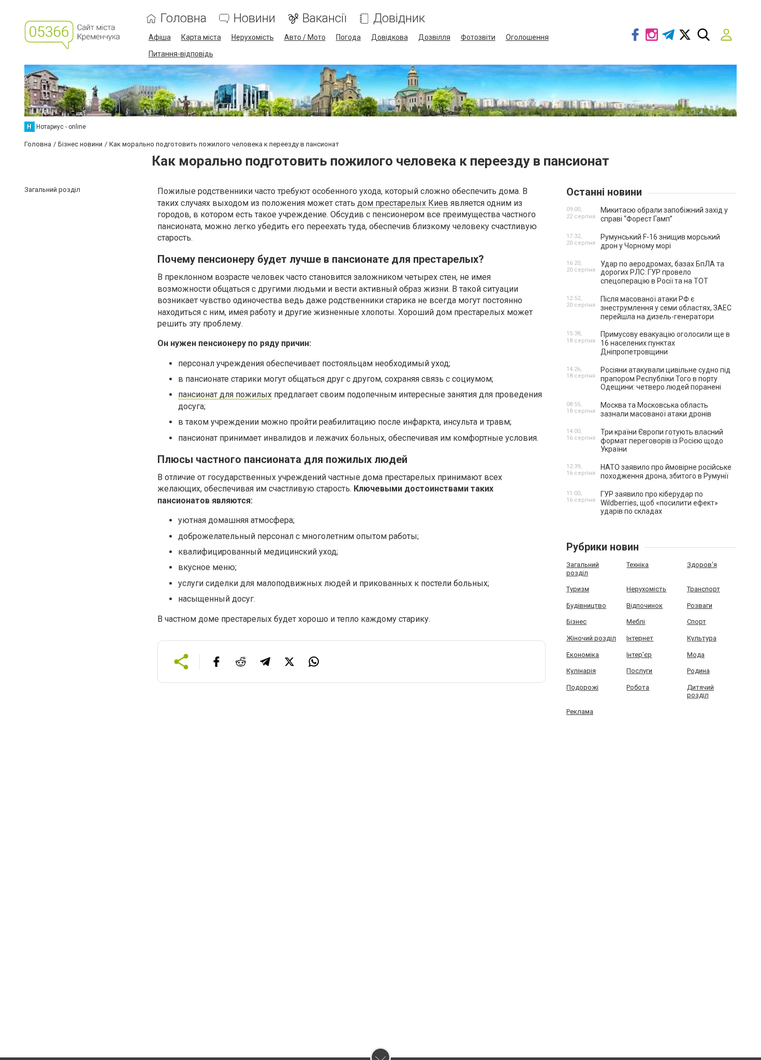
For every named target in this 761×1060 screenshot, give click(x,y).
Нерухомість (252, 37)
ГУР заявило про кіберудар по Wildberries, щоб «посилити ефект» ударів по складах (659, 503)
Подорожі (582, 687)
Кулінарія (581, 671)
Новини (254, 18)
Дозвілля (434, 37)
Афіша (160, 37)
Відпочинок (644, 605)
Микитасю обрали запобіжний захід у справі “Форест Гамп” (664, 214)
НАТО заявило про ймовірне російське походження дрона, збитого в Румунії (666, 471)
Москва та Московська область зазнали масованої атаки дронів (656, 409)
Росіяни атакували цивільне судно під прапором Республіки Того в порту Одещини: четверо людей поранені (665, 379)
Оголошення (527, 37)
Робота (637, 687)
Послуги (639, 671)
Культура (701, 638)
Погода (348, 37)
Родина (698, 671)
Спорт (696, 621)
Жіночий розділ (591, 638)
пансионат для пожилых (225, 394)
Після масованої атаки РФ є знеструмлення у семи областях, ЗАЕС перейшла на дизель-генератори (666, 308)
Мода (696, 655)
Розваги (699, 605)
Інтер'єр (639, 655)
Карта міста (201, 37)
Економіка (582, 655)
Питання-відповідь (181, 54)
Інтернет (639, 638)
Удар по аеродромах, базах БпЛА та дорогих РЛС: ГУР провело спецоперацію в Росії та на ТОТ (662, 273)
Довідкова (389, 37)
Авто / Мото (305, 37)
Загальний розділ (582, 569)
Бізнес (576, 621)
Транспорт (703, 589)
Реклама (579, 711)
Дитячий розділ (700, 691)
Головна (183, 18)
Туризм (577, 589)
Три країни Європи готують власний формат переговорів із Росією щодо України (662, 441)
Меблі (635, 621)
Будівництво (586, 605)
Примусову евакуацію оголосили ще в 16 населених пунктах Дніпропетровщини (665, 343)
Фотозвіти (478, 37)
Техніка (637, 565)
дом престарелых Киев (402, 203)
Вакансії (324, 18)
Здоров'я (702, 565)
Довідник (399, 18)
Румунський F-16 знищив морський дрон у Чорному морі (660, 241)
